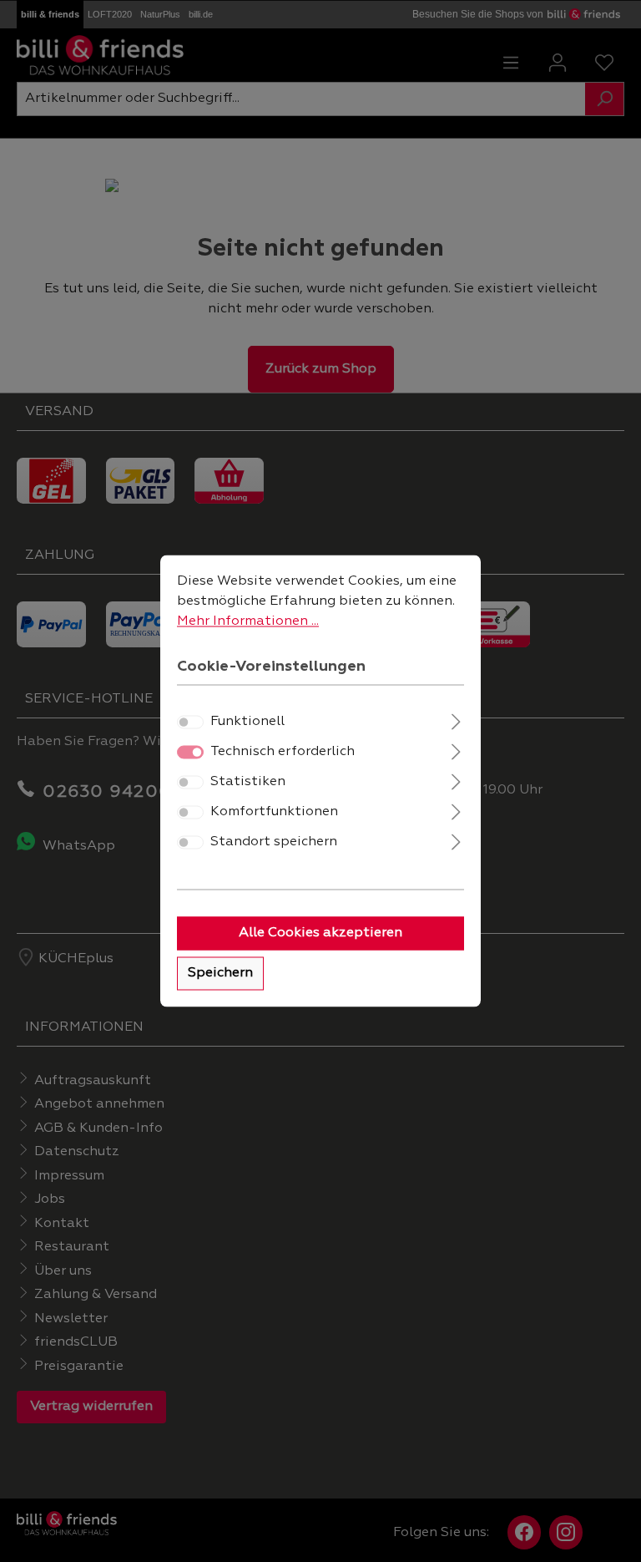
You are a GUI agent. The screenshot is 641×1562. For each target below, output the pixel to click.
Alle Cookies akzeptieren (320, 934)
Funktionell (247, 722)
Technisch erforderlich (282, 752)
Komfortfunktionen (274, 812)
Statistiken (247, 782)
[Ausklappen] (456, 720)
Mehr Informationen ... (248, 621)
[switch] (190, 722)
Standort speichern (273, 842)
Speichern (220, 974)
